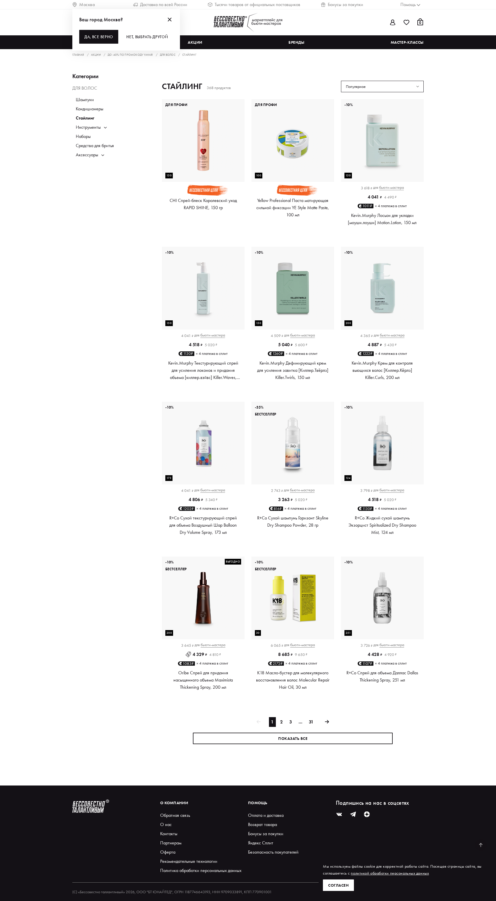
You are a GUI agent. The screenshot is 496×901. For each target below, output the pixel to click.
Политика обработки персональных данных (200, 870)
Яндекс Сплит (260, 843)
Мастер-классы (407, 42)
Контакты (168, 834)
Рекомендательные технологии (188, 861)
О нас (166, 824)
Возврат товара (262, 824)
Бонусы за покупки (345, 4)
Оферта (167, 852)
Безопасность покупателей (273, 852)
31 (311, 722)
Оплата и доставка (266, 815)
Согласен (338, 885)
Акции (195, 42)
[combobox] (382, 86)
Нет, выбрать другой (147, 36)
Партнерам (170, 843)
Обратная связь (175, 815)
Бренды (296, 42)
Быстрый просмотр (203, 172)
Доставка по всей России (163, 4)
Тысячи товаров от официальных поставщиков (257, 4)
